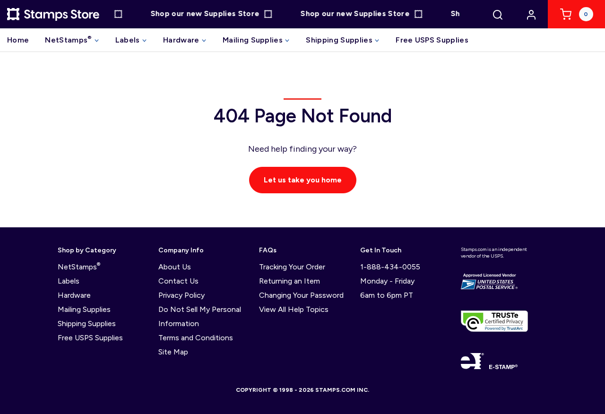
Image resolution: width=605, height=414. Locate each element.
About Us (174, 266)
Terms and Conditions (195, 337)
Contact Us (178, 280)
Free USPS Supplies (432, 39)
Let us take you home (303, 179)
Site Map (173, 351)
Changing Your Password (301, 295)
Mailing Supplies (254, 39)
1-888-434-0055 (390, 266)
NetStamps (68, 39)
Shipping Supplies (340, 39)
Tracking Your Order (292, 266)
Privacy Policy (181, 295)
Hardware (182, 39)
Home (18, 39)
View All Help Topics (293, 309)
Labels (128, 39)
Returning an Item (289, 280)
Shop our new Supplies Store (202, 14)
